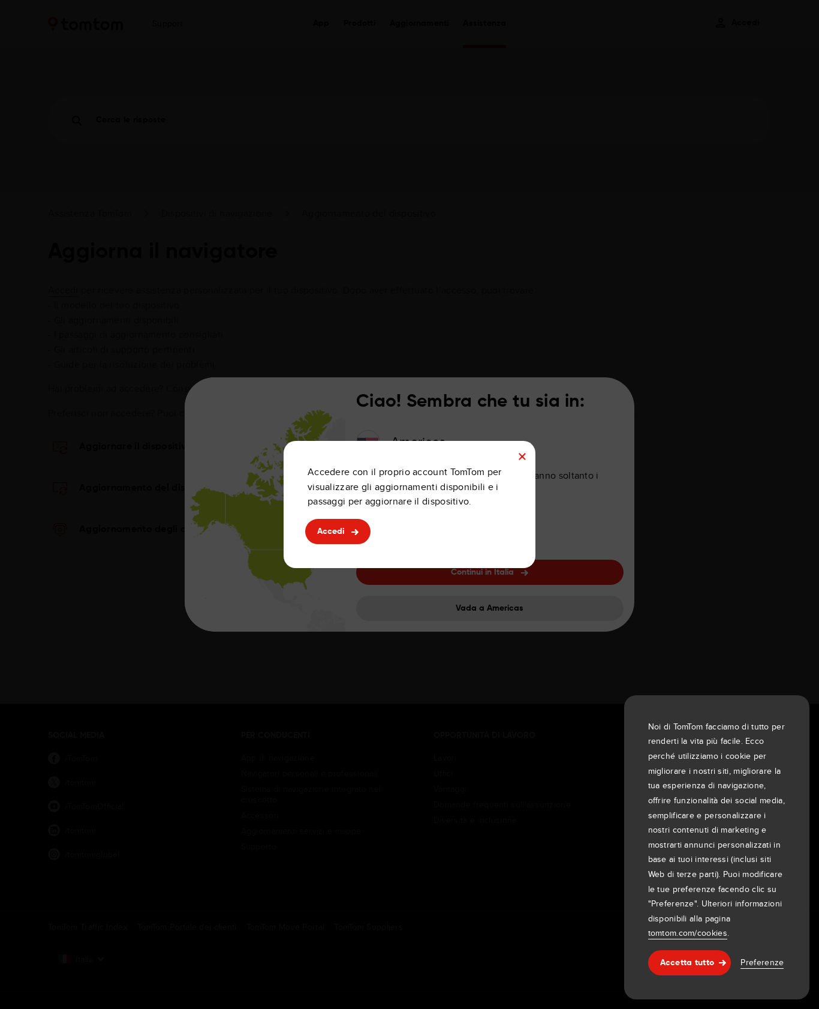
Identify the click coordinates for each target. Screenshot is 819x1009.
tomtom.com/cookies (687, 933)
